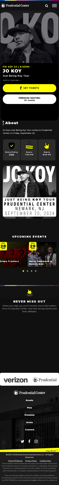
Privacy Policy (31, 461)
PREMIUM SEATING (29, 99)
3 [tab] (31, 271)
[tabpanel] (42, 255)
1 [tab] (23, 271)
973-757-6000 (10, 480)
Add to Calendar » (11, 80)
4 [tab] (35, 271)
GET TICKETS (31, 88)
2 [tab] (27, 271)
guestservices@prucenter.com (34, 480)
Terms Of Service (15, 461)
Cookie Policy (45, 461)
